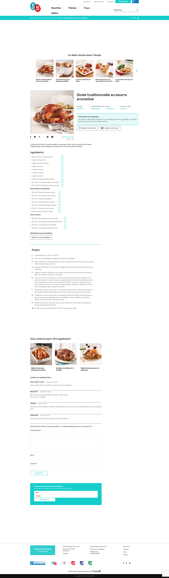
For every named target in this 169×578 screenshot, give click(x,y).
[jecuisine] (73, 563)
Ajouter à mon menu (111, 128)
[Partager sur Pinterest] (39, 137)
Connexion (86, 2)
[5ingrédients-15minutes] (54, 563)
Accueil (32, 18)
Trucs (87, 8)
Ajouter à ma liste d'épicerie (41, 237)
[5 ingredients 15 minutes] (38, 8)
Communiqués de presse (98, 546)
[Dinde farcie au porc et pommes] (91, 354)
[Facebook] (131, 18)
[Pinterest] (134, 18)
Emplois (65, 553)
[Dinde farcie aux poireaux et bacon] (41, 354)
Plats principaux (47, 18)
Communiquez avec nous (71, 546)
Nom (32, 455)
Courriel (33, 464)
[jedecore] (82, 563)
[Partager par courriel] (52, 137)
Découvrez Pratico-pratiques (69, 550)
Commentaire (35, 430)
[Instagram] (138, 18)
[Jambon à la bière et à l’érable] (66, 354)
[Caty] (64, 563)
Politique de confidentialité (95, 552)
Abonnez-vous (99, 2)
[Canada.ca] (97, 571)
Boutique (110, 2)
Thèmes (72, 8)
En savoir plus (42, 550)
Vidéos (54, 13)
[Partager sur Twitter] (35, 137)
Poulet (55, 18)
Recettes (56, 8)
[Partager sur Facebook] (30, 137)
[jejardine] (90, 563)
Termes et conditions (97, 549)
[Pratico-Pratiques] (38, 563)
